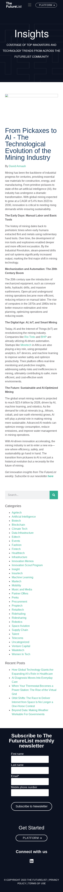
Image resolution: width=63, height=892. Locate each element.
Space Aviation (21, 625)
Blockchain (18, 524)
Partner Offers (20, 593)
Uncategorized (20, 642)
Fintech (16, 549)
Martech (16, 581)
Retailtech (18, 609)
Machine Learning (22, 577)
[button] (29, 5)
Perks (15, 597)
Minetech (25, 345)
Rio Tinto (29, 336)
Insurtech (17, 573)
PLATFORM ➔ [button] (47, 5)
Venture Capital (21, 646)
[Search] (54, 495)
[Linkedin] (31, 861)
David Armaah (17, 166)
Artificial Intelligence (24, 516)
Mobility (16, 585)
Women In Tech (21, 654)
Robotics (17, 621)
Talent (15, 634)
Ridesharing (19, 617)
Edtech (16, 536)
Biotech (16, 520)
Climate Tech (19, 528)
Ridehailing (19, 613)
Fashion (17, 545)
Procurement (19, 601)
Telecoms (17, 638)
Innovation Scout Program (27, 565)
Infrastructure (19, 557)
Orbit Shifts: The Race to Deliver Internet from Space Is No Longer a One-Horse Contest (32, 702)
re (50, 476)
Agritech (17, 512)
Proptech (17, 605)
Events (16, 540)
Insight (16, 569)
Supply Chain (20, 629)
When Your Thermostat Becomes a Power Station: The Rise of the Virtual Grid (34, 689)
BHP (44, 336)
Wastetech (18, 650)
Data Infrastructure (23, 532)
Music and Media (22, 589)
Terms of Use (37, 883)
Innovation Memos (23, 561)
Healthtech (18, 553)
